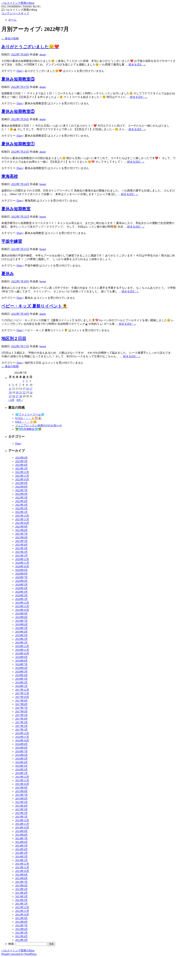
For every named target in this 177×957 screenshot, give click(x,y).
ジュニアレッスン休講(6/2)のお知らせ (38, 425)
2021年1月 (21, 555)
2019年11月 (22, 606)
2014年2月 (21, 856)
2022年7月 (21, 490)
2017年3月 (21, 722)
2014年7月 (21, 838)
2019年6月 (21, 624)
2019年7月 (21, 620)
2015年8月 (21, 791)
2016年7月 (21, 751)
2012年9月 (21, 918)
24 (31, 392)
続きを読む (137, 64)
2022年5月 (21, 497)
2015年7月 (21, 794)
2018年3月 (21, 678)
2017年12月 (22, 689)
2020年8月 (21, 573)
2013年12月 (22, 863)
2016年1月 (21, 773)
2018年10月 (22, 653)
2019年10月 (22, 610)
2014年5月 (21, 845)
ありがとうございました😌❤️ (30, 46)
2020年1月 (21, 599)
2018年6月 (21, 668)
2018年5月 (21, 671)
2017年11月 (22, 693)
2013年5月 (21, 889)
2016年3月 (21, 765)
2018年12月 (22, 646)
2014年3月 (21, 852)
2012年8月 (21, 921)
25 (10, 396)
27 (17, 396)
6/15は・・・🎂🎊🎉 (28, 418)
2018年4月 (21, 675)
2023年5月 (21, 461)
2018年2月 (21, 682)
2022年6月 (21, 493)
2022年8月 (21, 486)
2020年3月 (21, 591)
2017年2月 (21, 726)
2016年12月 (22, 733)
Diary (20, 70)
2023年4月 (21, 464)
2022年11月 (22, 475)
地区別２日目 (13, 338)
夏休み (7, 273)
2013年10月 (22, 871)
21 (20, 392)
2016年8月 (21, 747)
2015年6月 (21, 798)
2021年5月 (21, 541)
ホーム (12, 19)
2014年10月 (22, 827)
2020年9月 (21, 570)
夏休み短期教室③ (18, 79)
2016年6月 (21, 755)
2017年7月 (21, 707)
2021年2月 (21, 552)
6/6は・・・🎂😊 (26, 421)
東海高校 (9, 176)
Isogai (42, 184)
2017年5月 (21, 715)
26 (13, 396)
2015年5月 (21, 802)
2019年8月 (21, 617)
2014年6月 (21, 842)
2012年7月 (21, 925)
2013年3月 (21, 896)
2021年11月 (22, 519)
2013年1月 (21, 903)
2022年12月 (22, 472)
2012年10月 (22, 914)
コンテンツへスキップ (15, 13)
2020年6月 (21, 581)
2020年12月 (22, 559)
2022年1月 (21, 512)
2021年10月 (22, 522)
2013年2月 (21, 900)
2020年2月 (21, 595)
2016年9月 (21, 744)
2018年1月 (21, 686)
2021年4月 (21, 544)
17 (31, 388)
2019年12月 (22, 602)
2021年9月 (21, 526)
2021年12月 (22, 515)
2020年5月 (21, 584)
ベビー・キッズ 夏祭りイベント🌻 (34, 306)
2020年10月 (22, 566)
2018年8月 (21, 660)
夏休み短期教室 (16, 209)
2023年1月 (21, 468)
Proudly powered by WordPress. (19, 954)
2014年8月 (21, 834)
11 (10, 388)
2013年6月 (21, 885)
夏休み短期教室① (18, 144)
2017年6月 (21, 711)
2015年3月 (21, 809)
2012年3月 (21, 940)
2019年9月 (21, 613)
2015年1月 (21, 816)
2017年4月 (21, 718)
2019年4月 (21, 631)
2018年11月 (22, 649)
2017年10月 (22, 697)
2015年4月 (21, 805)
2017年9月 (21, 700)
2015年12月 (22, 776)
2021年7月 (21, 533)
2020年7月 (21, 577)
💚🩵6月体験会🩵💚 (28, 429)
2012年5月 (21, 932)
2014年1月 (21, 860)
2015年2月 (21, 813)
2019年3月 (21, 635)
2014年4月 (21, 849)
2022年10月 (22, 479)
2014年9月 (21, 831)
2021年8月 (21, 530)
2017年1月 (21, 729)
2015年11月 (22, 780)
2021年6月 (21, 537)
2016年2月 (21, 769)
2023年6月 (21, 457)
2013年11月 (22, 867)
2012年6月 (21, 929)
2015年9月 (21, 787)
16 (27, 388)
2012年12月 (22, 907)
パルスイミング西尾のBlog (17, 3)
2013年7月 (21, 882)
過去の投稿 (10, 38)
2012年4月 (21, 936)
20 (17, 392)
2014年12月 (22, 820)
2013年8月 (21, 878)
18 (10, 392)
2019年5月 (21, 628)
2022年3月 (21, 504)
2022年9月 (21, 483)
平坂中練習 (11, 241)
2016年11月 (22, 736)
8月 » (20, 400)
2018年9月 (21, 657)
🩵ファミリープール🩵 (29, 414)
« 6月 (11, 400)
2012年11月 (22, 911)
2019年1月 (21, 642)
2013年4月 (21, 892)
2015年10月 (22, 784)
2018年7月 (21, 664)
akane (42, 54)
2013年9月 (21, 874)
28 (20, 396)
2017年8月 (21, 704)
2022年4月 (21, 501)
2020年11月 (22, 562)
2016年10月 (22, 740)
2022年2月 (21, 508)
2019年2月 (21, 639)
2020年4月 (21, 588)
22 (24, 392)
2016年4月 (21, 762)
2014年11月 (22, 823)
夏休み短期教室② (18, 111)
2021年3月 (21, 548)
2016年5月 (21, 758)
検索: (11, 943)
